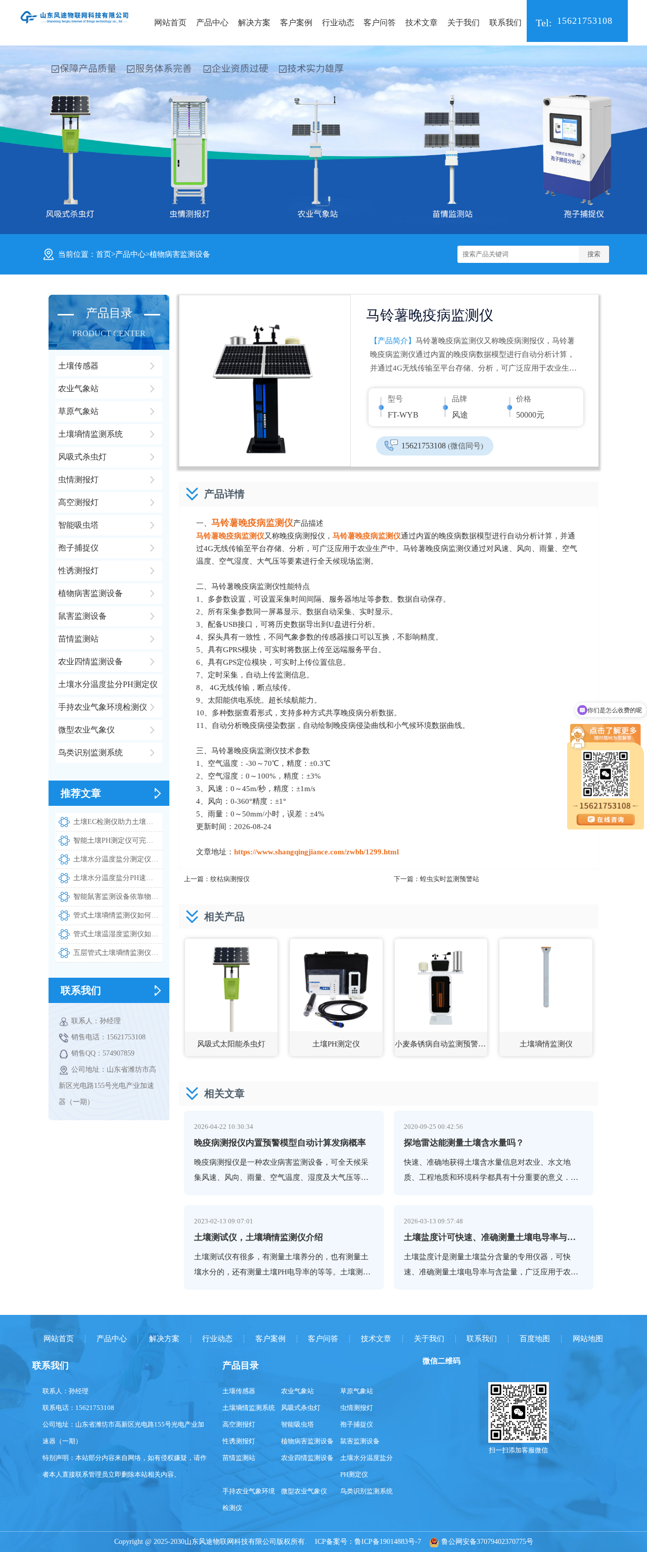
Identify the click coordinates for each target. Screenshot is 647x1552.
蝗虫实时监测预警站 (449, 879)
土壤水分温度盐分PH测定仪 (366, 1466)
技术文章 (421, 22)
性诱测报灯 (238, 1441)
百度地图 (535, 1339)
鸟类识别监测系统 (366, 1491)
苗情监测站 (238, 1458)
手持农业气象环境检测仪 (248, 1499)
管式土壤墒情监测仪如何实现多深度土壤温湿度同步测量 (117, 915)
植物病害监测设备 (180, 254)
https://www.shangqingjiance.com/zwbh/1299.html (316, 852)
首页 (103, 254)
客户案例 (296, 22)
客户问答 (379, 22)
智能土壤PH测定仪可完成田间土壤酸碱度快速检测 (117, 840)
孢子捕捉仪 (356, 1424)
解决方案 (254, 22)
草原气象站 (356, 1391)
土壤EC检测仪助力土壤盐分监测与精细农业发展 (117, 822)
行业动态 (338, 22)
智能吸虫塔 (297, 1424)
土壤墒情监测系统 (248, 1407)
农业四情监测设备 (307, 1458)
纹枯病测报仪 (230, 879)
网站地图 (588, 1339)
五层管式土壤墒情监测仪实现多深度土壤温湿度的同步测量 (117, 952)
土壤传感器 (238, 1391)
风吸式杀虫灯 (300, 1407)
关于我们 (463, 22)
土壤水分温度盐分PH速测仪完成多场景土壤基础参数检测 (117, 878)
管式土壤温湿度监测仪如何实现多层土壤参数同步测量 (117, 934)
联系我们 (505, 22)
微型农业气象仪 (304, 1491)
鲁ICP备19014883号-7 (387, 1541)
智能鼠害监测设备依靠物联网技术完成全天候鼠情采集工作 (117, 896)
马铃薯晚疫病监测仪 (252, 523)
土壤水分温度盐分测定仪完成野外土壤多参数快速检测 (117, 859)
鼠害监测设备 (360, 1441)
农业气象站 (297, 1391)
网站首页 (170, 22)
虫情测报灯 (356, 1407)
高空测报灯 (238, 1424)
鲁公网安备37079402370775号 (486, 1541)
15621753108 (442, 445)
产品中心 (212, 22)
